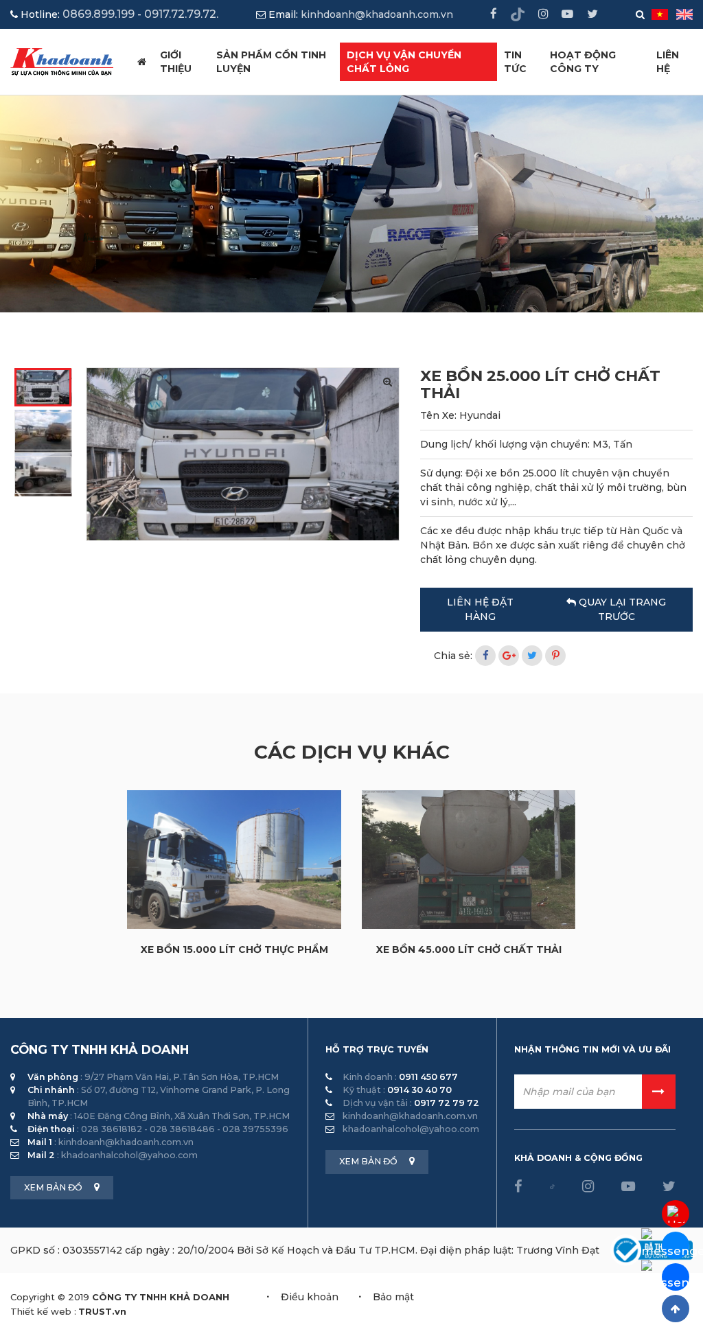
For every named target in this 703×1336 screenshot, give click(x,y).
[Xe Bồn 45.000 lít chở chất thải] (469, 859)
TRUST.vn (102, 1311)
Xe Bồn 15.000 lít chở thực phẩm (234, 949)
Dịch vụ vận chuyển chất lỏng (404, 62)
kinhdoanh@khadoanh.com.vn (377, 14)
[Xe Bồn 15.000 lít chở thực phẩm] (234, 859)
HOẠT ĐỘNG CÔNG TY (583, 62)
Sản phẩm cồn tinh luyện (271, 62)
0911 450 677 (428, 1077)
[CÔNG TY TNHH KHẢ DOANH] (61, 61)
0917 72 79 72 (446, 1103)
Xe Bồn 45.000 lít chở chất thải (469, 949)
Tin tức (515, 62)
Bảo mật (393, 1297)
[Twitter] (532, 655)
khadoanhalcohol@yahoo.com (129, 1155)
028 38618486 (182, 1129)
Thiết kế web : (43, 1311)
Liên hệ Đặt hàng (480, 609)
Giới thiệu (176, 62)
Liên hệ (667, 62)
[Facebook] (485, 655)
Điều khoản (309, 1297)
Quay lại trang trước (621, 609)
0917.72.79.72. (181, 14)
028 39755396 (255, 1129)
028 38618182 (111, 1129)
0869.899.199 (98, 14)
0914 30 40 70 (419, 1090)
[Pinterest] (555, 655)
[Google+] (508, 655)
